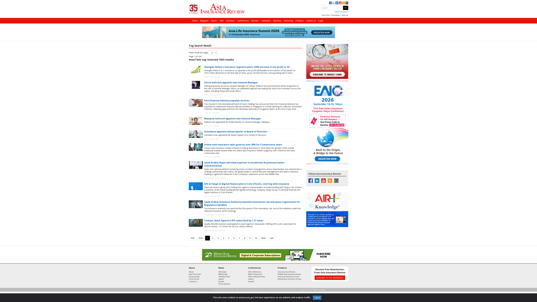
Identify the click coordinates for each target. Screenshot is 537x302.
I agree (317, 297)
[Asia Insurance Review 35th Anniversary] (217, 8)
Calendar (265, 20)
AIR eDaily (222, 272)
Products (299, 20)
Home (195, 20)
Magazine (204, 20)
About (191, 272)
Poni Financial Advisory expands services (226, 100)
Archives (230, 20)
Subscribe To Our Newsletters (329, 277)
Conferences (243, 20)
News (213, 20)
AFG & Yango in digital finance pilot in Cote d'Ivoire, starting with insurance (246, 183)
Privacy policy (194, 276)
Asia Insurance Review (286, 272)
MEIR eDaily (222, 274)
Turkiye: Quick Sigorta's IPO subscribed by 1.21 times (233, 220)
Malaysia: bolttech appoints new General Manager (232, 118)
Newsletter (335, 15)
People (221, 281)
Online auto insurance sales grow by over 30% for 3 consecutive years (243, 144)
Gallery (251, 279)
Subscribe (326, 15)
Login (320, 20)
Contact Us (311, 20)
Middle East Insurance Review (289, 274)
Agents (221, 279)
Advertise (277, 20)
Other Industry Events (256, 276)
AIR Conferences (254, 272)
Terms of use (194, 279)
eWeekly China (224, 276)
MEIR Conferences (255, 274)
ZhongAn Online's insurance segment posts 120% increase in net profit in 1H (247, 67)
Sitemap (345, 15)
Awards (254, 20)
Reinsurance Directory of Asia (289, 279)
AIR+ (222, 20)
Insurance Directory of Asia (288, 276)
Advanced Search (341, 12)
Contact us (193, 281)
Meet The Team (195, 274)
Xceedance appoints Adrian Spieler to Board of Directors (235, 131)
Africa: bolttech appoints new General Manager (231, 82)
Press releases (224, 284)
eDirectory (288, 20)
